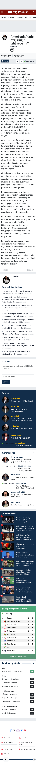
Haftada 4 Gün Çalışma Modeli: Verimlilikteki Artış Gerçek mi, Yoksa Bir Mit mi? (18, 345)
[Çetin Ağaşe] (5, 428)
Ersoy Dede (15, 407)
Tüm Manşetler (8, 749)
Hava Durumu (26, 738)
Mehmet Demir (16, 435)
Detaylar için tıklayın (18, 656)
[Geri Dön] (6, 759)
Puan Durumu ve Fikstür (25, 743)
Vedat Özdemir (21, 483)
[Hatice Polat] (5, 504)
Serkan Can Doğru (24, 466)
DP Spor (28, 18)
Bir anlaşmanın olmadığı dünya (22, 505)
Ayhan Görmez (20, 443)
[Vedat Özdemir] (8, 484)
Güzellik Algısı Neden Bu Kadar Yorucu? (22, 478)
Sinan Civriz (15, 416)
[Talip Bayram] (5, 400)
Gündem (11, 18)
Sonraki (30, 270)
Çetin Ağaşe (15, 426)
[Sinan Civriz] (5, 418)
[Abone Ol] (29, 61)
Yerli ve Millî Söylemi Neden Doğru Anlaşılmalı (25, 487)
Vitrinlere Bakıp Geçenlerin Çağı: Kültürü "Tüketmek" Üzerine (21, 461)
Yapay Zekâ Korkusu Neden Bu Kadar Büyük (22, 496)
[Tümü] (33, 393)
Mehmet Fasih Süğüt (18, 492)
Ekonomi (20, 18)
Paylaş (6, 61)
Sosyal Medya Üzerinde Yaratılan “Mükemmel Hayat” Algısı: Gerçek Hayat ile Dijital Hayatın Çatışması (17, 299)
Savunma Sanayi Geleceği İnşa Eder (25, 470)
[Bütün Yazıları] (33, 287)
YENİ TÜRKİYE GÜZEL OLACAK (21, 429)
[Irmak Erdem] (5, 477)
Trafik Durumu (8, 742)
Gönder (5, 382)
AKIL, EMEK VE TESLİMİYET (20, 438)
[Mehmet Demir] (5, 437)
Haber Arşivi (8, 754)
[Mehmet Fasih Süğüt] (5, 494)
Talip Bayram (15, 398)
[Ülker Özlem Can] (5, 460)
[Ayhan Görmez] (8, 443)
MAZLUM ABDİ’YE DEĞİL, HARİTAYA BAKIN (19, 410)
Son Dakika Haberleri (28, 749)
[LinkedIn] (21, 730)
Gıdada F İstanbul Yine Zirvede (22, 401)
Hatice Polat (15, 502)
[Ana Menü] (2, 12)
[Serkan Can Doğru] (9, 466)
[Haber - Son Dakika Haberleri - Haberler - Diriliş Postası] (18, 12)
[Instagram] (18, 730)
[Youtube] (25, 730)
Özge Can (13, 47)
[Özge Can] (5, 37)
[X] (14, 730)
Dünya (3, 18)
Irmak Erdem (15, 475)
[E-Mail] (12, 50)
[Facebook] (10, 730)
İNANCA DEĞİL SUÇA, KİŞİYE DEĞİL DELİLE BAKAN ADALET (21, 420)
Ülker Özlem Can (17, 457)
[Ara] (34, 12)
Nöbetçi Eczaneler (9, 738)
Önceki (5, 270)
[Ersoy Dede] (5, 409)
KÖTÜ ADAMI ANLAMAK (23, 446)
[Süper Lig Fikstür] (33, 663)
